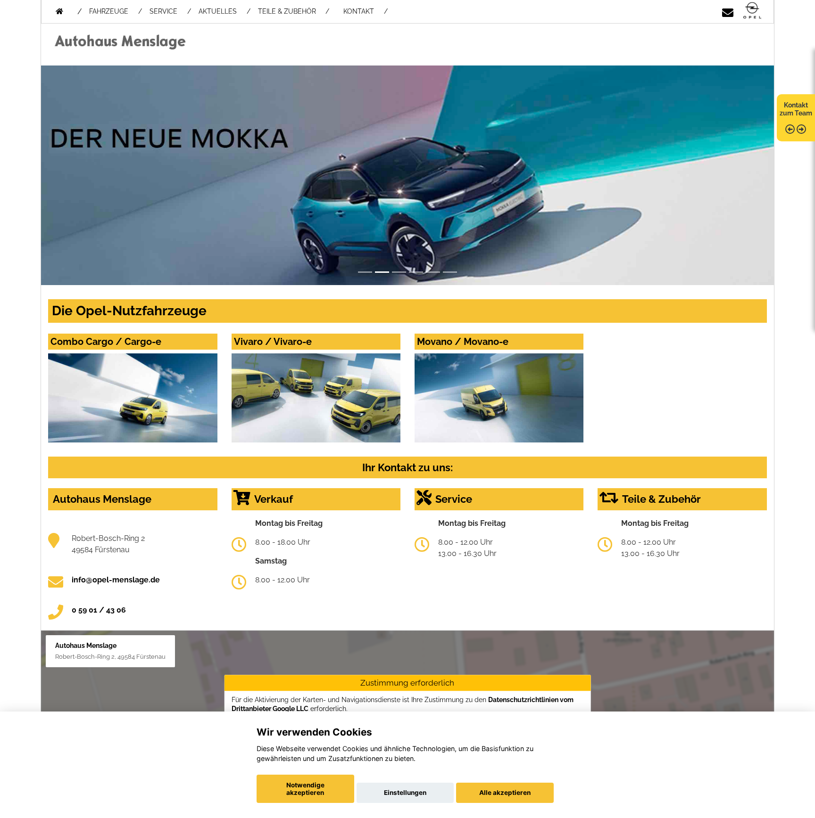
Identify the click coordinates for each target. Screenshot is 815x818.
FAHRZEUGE (108, 11)
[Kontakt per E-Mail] (727, 11)
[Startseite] (752, 11)
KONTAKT (358, 11)
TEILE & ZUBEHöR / (293, 11)
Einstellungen (405, 792)
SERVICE (163, 11)
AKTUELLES (218, 11)
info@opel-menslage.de (116, 579)
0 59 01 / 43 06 (99, 609)
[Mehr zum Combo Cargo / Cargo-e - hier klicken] (132, 397)
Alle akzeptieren (505, 792)
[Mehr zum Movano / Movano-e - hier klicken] (499, 397)
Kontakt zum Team (796, 109)
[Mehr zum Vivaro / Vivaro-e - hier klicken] (316, 397)
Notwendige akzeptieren (305, 788)
